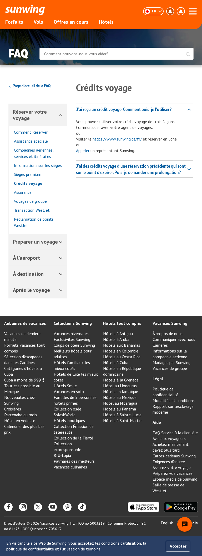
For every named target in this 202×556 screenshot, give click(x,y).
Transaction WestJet (32, 210)
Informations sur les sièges (38, 165)
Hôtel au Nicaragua (120, 403)
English (167, 523)
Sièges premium (27, 174)
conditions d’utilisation (121, 543)
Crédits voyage (28, 183)
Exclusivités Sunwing (72, 339)
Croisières (12, 409)
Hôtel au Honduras (120, 385)
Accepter (178, 546)
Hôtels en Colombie (120, 351)
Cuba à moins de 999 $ (24, 380)
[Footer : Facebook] (8, 507)
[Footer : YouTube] (52, 507)
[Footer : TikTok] (82, 507)
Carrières (160, 345)
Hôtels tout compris (122, 323)
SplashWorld (64, 414)
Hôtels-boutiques (69, 420)
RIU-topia (62, 455)
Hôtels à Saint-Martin (122, 420)
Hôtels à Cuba (115, 362)
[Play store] (181, 507)
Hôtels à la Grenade (121, 380)
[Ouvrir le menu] (193, 10)
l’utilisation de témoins (80, 549)
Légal (158, 378)
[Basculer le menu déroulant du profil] (181, 11)
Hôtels (106, 22)
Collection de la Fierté (73, 438)
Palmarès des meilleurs (74, 461)
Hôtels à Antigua (118, 333)
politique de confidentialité (30, 549)
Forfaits (14, 22)
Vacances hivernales (71, 333)
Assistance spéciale (31, 141)
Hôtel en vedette (19, 420)
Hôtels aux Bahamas (121, 345)
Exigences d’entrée (169, 461)
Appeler (82, 150)
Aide (157, 422)
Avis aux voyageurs (169, 438)
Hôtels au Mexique (120, 397)
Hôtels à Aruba (116, 339)
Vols (38, 22)
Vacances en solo (69, 391)
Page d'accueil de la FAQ (32, 85)
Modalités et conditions (174, 400)
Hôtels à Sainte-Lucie (122, 414)
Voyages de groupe (30, 201)
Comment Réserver (31, 132)
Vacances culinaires (70, 467)
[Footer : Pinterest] (67, 507)
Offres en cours (71, 22)
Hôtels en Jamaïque (120, 391)
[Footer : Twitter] (38, 507)
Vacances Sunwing (170, 323)
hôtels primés (66, 403)
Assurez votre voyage (172, 467)
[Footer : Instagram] (23, 507)
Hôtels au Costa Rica (121, 356)
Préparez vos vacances (173, 473)
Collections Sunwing (73, 323)
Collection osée (67, 409)
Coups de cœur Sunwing (74, 345)
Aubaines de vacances (25, 323)
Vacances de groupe (170, 368)
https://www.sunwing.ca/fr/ (117, 139)
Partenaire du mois (20, 414)
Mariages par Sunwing (171, 362)
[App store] (144, 507)
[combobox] (116, 54)
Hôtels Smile (65, 385)
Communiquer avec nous (174, 339)
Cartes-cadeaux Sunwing (174, 455)
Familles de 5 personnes (75, 397)
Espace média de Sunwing (175, 479)
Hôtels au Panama (119, 409)
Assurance (23, 192)
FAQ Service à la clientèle (175, 432)
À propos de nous (168, 333)
